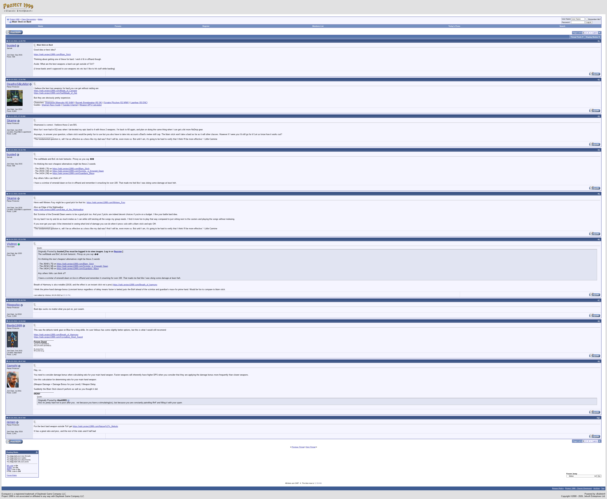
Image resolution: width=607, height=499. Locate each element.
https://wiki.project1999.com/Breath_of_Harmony (56, 334)
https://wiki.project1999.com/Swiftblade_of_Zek (55, 93)
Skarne (12, 120)
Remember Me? (594, 19)
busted (11, 45)
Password (566, 22)
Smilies (9, 467)
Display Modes (592, 37)
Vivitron (12, 244)
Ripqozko (13, 304)
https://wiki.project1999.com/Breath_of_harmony (135, 284)
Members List (318, 26)
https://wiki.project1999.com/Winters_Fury (106, 202)
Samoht (12, 365)
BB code (10, 466)
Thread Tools (576, 37)
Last (595, 33)
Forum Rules (12, 475)
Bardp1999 (14, 325)
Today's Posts (454, 26)
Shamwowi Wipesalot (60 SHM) (59, 102)
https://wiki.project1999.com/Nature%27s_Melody (95, 426)
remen (11, 422)
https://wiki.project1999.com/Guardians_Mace (73, 173)
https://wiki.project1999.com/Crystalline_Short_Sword (58, 337)
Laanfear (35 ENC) (139, 102)
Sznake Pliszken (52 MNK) (116, 102)
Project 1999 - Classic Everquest (578, 488)
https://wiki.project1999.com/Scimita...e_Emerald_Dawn (78, 171)
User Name (566, 19)
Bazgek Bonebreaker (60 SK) (89, 102)
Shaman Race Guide (51, 105)
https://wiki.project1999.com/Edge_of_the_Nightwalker (58, 209)
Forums (118, 26)
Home (40, 26)
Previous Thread (298, 447)
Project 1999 (14, 19)
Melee (40, 19)
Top (602, 488)
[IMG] (9, 469)
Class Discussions (28, 19)
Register (205, 26)
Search (562, 26)
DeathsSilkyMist (18, 84)
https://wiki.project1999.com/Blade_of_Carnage (55, 90)
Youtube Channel (70, 105)
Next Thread (311, 447)
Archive (596, 488)
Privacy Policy (558, 488)
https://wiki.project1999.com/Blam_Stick (52, 54)
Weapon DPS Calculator (91, 105)
